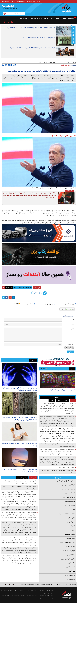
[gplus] (10, 297)
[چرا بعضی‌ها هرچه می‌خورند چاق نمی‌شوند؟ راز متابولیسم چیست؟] (19, 431)
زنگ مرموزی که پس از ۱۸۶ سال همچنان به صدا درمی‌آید (38, 38)
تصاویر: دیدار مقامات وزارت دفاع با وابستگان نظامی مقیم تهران (58, 391)
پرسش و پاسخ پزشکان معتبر (66, 480)
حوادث (23, 584)
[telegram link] (9, 584)
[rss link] (13, 584)
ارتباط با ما (41, 591)
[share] (4, 22)
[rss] (12, 22)
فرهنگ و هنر (30, 584)
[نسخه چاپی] (3, 65)
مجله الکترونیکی (13, 591)
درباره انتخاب (49, 591)
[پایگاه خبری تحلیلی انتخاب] (67, 9)
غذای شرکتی (71, 517)
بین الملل (58, 584)
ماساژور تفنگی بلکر (69, 505)
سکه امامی (71, 563)
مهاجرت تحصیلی (70, 534)
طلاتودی (72, 530)
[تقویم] (73, 38)
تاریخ (52, 584)
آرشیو (45, 593)
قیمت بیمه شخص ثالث (67, 542)
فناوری (37, 584)
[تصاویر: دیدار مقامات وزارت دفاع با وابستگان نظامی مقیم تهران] (57, 380)
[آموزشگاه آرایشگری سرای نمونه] (39, 275)
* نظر (72, 329)
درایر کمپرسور (71, 522)
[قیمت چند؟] (73, 31)
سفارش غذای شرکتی (69, 546)
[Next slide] (41, 368)
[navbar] (75, 18)
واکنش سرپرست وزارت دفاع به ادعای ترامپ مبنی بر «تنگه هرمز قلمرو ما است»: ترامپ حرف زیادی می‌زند (19, 482)
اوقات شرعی (18, 1)
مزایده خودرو (71, 555)
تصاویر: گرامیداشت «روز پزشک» (65, 467)
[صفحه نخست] (73, 28)
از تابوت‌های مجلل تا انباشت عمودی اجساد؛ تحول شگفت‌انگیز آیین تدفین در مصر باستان (19, 418)
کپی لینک (37, 288)
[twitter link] (5, 584)
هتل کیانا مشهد (70, 501)
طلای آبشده (71, 571)
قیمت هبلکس (70, 538)
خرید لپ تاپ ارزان (69, 497)
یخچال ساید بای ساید (68, 489)
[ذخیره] (9, 65)
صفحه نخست (72, 584)
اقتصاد (48, 584)
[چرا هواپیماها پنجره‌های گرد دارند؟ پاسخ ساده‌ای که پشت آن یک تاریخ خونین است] (19, 457)
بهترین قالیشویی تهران (68, 559)
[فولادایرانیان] (39, 233)
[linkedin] (13, 297)
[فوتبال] (73, 35)
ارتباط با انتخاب (36, 1)
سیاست (73, 65)
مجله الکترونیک (10, 1)
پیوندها (29, 1)
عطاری (73, 509)
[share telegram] (8, 22)
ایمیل (72, 324)
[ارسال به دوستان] (6, 65)
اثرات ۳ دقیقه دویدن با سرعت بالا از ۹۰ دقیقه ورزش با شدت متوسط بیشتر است (31, 48)
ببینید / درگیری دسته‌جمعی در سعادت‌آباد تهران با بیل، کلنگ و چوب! (57, 471)
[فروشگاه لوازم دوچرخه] (39, 254)
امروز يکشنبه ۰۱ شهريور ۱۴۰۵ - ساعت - (62, 18)
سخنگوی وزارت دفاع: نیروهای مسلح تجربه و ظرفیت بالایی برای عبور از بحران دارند (19, 487)
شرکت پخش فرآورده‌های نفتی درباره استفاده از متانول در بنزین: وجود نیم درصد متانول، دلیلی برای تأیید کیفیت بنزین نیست (19, 508)
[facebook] (6, 297)
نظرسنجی (3, 1)
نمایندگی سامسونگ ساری (67, 513)
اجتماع (42, 584)
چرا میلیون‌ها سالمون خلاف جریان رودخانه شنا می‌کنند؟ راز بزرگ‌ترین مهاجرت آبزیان (31, 27)
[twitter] (3, 297)
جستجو (50, 593)
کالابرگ (73, 526)
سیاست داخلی (65, 65)
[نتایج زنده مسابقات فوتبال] (73, 42)
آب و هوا (24, 1)
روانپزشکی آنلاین (70, 575)
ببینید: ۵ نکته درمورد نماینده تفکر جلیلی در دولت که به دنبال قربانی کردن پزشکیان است (57, 445)
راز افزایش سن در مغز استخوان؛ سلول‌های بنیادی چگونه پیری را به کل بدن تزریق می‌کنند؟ (19, 389)
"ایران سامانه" (41, 599)
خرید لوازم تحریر (70, 493)
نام (73, 319)
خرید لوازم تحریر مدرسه (67, 485)
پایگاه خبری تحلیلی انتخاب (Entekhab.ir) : (63, 136)
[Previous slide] (46, 368)
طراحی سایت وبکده (69, 550)
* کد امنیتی (71, 344)
